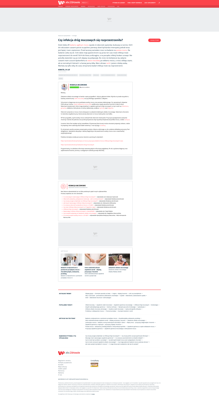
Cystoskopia (141, 307)
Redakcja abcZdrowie (78, 85)
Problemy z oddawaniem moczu (94, 311)
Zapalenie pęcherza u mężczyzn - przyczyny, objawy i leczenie (103, 324)
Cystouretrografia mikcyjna (133, 309)
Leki (118, 6)
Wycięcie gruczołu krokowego (127, 307)
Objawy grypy (89, 293)
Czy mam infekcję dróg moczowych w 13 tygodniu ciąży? (79, 207)
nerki (108, 63)
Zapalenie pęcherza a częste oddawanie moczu (141, 327)
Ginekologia (154, 305)
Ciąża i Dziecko (101, 6)
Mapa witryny (62, 367)
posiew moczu (121, 50)
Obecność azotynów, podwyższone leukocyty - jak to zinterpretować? (83, 199)
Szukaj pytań (154, 40)
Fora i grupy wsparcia (135, 3)
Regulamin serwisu (64, 360)
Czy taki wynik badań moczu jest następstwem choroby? (125, 340)
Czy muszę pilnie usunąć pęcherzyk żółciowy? (135, 336)
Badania (83, 6)
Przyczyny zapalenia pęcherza (94, 329)
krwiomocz (125, 106)
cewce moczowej (93, 60)
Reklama (61, 373)
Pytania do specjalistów (64, 35)
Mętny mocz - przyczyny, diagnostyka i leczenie (140, 322)
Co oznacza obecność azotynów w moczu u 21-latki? (78, 205)
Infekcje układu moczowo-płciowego (96, 309)
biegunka (110, 108)
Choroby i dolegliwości (71, 6)
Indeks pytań (62, 369)
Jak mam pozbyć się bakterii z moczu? (96, 344)
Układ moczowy (90, 305)
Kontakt (60, 365)
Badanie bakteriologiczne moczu (68, 75)
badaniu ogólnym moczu (79, 45)
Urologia (74, 35)
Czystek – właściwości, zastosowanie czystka (133, 296)
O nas (60, 375)
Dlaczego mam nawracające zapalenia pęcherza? (99, 338)
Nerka (60, 78)
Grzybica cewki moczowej (116, 309)
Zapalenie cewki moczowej (104, 305)
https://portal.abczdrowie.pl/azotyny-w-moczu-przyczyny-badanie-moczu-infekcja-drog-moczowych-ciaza (92, 141)
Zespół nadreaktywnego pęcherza (95, 307)
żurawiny (102, 125)
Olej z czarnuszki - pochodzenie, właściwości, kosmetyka (101, 296)
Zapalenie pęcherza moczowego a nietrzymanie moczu (120, 329)
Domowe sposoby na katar (103, 293)
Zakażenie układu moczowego (136, 320)
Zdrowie (60, 6)
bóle (90, 104)
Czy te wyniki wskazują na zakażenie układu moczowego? (80, 213)
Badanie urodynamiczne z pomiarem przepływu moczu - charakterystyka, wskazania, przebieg (112, 318)
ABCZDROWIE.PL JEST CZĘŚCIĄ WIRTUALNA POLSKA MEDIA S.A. (73, 379)
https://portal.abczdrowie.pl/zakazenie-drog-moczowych (77, 145)
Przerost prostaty (111, 311)
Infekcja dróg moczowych (70, 209)
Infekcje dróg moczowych (141, 305)
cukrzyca (127, 119)
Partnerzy (61, 371)
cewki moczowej (79, 98)
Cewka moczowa (121, 75)
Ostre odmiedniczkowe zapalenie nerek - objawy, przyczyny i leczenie (105, 320)
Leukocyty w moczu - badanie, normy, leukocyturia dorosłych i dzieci (105, 322)
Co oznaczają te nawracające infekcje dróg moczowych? (79, 197)
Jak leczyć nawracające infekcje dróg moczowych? (77, 203)
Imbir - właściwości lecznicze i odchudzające (98, 298)
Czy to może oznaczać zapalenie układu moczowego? (100, 342)
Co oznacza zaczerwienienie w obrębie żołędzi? (129, 338)
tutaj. (93, 394)
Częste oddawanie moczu (108, 75)
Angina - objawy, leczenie (119, 293)
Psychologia (111, 6)
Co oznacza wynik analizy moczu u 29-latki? (75, 215)
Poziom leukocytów (85, 75)
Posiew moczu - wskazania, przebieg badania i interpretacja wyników (105, 327)
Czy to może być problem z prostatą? (96, 340)
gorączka (63, 108)
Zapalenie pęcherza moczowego (123, 305)
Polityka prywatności (65, 363)
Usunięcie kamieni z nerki (125, 311)
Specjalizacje (91, 6)
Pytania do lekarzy (119, 3)
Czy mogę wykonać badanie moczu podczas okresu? (133, 342)
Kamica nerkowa (112, 307)
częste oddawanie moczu (81, 104)
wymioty (102, 108)
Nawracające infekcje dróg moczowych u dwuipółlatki (79, 211)
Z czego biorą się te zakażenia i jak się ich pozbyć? (123, 344)
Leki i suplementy (150, 3)
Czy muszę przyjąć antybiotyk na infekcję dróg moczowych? (80, 201)
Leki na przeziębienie (135, 293)
